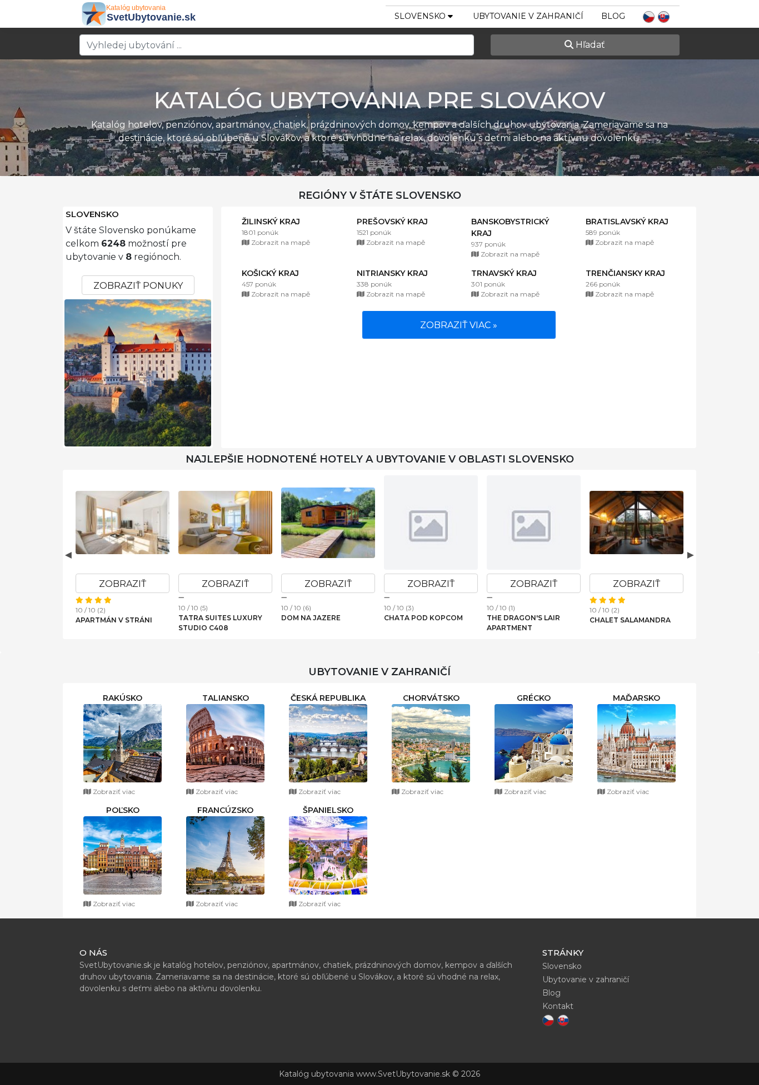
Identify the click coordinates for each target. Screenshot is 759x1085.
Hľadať (589, 44)
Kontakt (557, 1006)
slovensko (421, 16)
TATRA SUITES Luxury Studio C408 (220, 623)
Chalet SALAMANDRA (630, 620)
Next (690, 554)
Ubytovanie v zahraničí (528, 16)
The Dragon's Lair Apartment (523, 623)
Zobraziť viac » (458, 325)
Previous (68, 554)
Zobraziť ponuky (138, 285)
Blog (613, 16)
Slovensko (92, 214)
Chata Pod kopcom (423, 618)
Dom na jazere (311, 618)
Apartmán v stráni (114, 620)
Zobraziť (122, 584)
